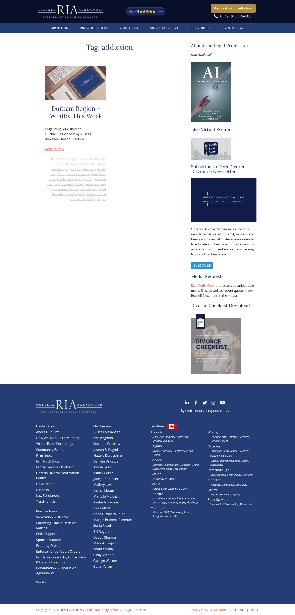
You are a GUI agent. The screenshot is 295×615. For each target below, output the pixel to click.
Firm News (44, 455)
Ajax (103, 159)
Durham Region (218, 441)
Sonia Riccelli (102, 525)
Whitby (213, 432)
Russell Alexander (106, 432)
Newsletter (44, 484)
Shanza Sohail (103, 549)
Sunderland (216, 465)
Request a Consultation (233, 8)
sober (81, 194)
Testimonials (46, 501)
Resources (200, 27)
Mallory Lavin (103, 484)
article (93, 164)
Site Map (239, 610)
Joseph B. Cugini (105, 449)
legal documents (64, 184)
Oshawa (73, 189)
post (94, 189)
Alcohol (59, 164)
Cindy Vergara (104, 555)
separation (70, 194)
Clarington (216, 451)
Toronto (170, 436)
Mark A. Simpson (106, 543)
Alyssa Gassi (102, 467)
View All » (41, 582)
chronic (75, 169)
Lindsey (79, 184)
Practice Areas (94, 27)
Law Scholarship (48, 495)
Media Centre (207, 285)
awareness (57, 169)
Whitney (91, 199)
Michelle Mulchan (106, 496)
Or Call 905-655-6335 (235, 16)
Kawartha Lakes (220, 456)
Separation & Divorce (52, 517)
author (102, 164)
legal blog (88, 179)
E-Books (42, 490)
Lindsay (215, 461)
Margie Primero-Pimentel (112, 519)
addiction (94, 159)
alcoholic (70, 164)
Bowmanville (230, 451)
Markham (171, 511)
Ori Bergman (103, 438)
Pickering (216, 437)
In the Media (59, 159)
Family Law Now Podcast (54, 467)
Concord (174, 498)
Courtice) (244, 451)
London (175, 464)
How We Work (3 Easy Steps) (57, 438)
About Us (59, 27)
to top (254, 610)
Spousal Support (48, 540)
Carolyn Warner (105, 560)
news (103, 184)
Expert (94, 174)
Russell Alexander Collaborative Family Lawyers (90, 610)
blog (67, 169)
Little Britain (241, 461)
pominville (85, 189)
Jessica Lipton (103, 490)
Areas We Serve (164, 27)
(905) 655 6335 (216, 411)
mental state (92, 184)
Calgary (172, 450)
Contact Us (233, 27)
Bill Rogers (101, 531)
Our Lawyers (102, 426)
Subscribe (202, 265)
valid (72, 199)
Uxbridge (233, 437)
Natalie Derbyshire (107, 455)
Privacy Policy (199, 610)
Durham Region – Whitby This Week (76, 112)
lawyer (77, 179)
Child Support (46, 534)
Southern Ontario (96, 194)
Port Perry (244, 437)
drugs (53, 174)
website (80, 199)
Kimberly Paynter (106, 502)
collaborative (88, 169)
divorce (101, 169)
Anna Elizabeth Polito (109, 514)
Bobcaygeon (227, 461)
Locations (157, 426)
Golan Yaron (102, 566)
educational (83, 174)
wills (104, 199)
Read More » (54, 149)
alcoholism (82, 164)
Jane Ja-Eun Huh (105, 479)
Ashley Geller (103, 473)
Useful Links (45, 426)
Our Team (129, 27)
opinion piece (59, 189)
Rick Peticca (102, 508)
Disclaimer (221, 610)
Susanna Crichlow (106, 443)
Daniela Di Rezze (105, 461)
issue (70, 179)
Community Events (50, 449)
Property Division (49, 545)
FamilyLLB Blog (47, 461)
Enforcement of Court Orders (58, 551)
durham (70, 174)
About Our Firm (47, 432)
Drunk (61, 174)
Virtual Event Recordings (54, 443)
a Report (83, 159)
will (98, 199)
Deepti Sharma (104, 537)
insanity (61, 179)
